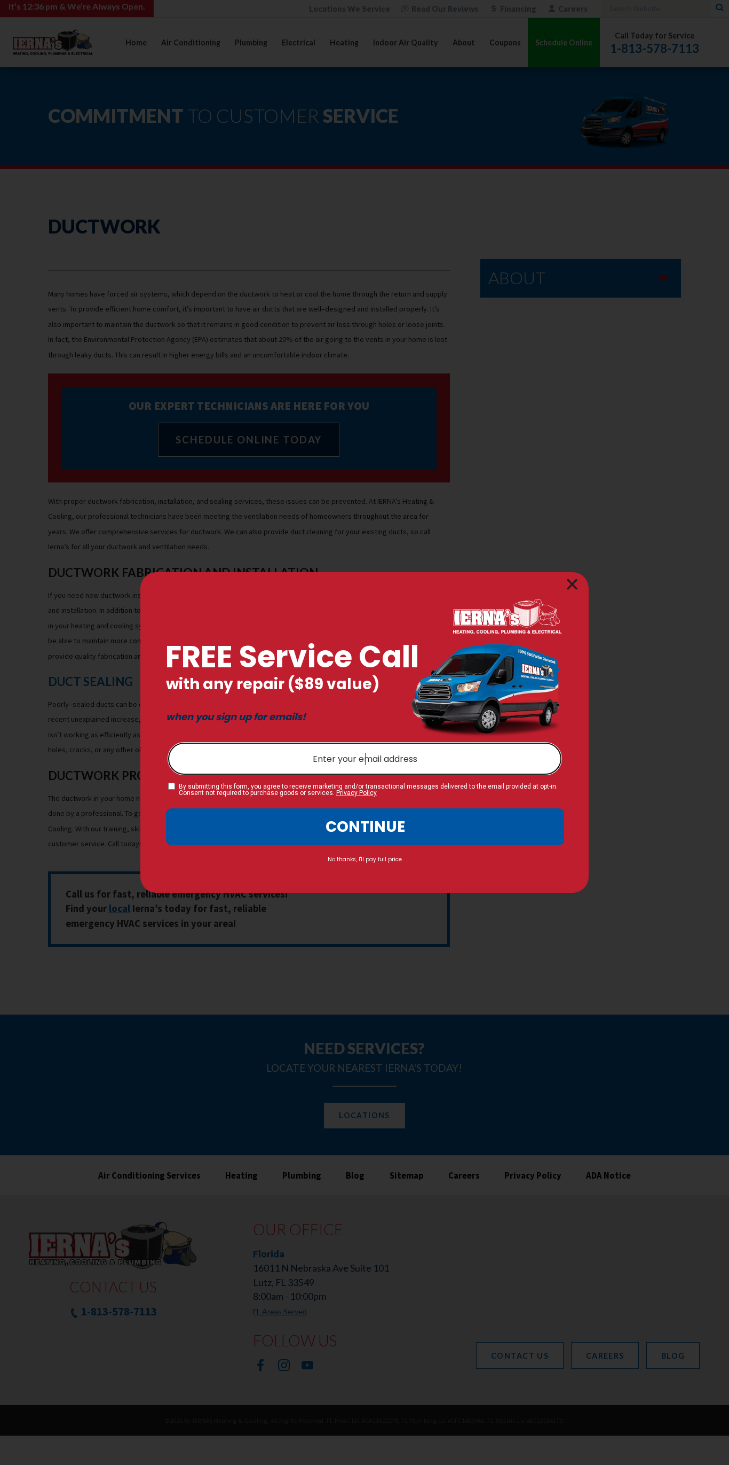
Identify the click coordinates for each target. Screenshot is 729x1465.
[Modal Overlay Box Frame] (364, 732)
